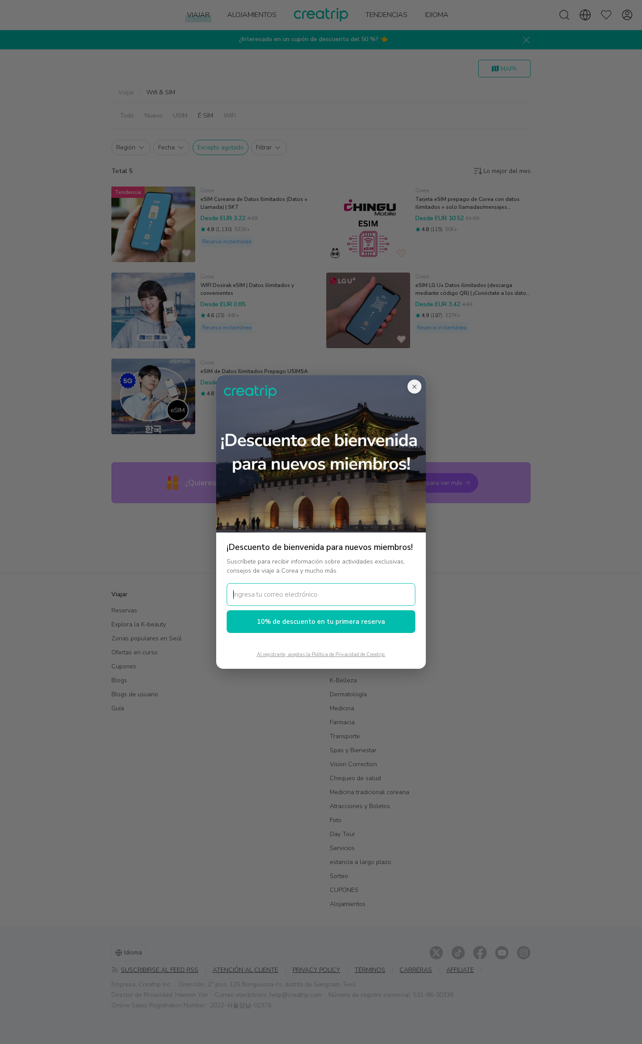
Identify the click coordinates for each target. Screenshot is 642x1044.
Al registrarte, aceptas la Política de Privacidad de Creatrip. (321, 654)
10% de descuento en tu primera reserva (321, 621)
